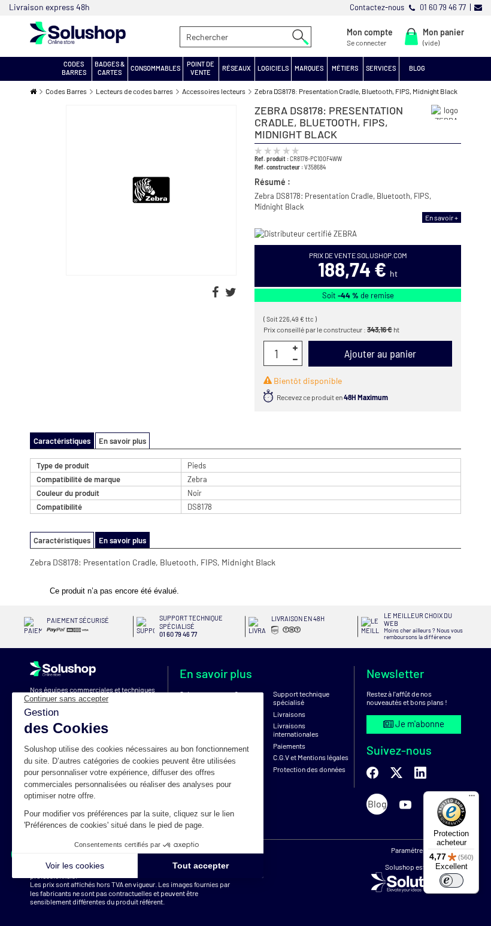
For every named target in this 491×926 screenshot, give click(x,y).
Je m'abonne (418, 723)
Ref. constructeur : (278, 167)
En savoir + (441, 217)
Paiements (289, 746)
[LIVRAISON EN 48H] (288, 634)
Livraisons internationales (296, 729)
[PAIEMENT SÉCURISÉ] (77, 633)
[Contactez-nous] (478, 7)
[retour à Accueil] (33, 91)
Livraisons (289, 714)
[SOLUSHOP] (96, 33)
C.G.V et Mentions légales (310, 757)
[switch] (451, 880)
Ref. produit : (271, 158)
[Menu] (472, 798)
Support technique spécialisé (301, 697)
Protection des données (309, 769)
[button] (74, 69)
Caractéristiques (62, 540)
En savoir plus (122, 441)
